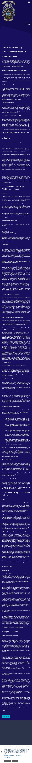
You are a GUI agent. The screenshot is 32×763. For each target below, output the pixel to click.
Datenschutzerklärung (9, 755)
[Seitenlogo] (9, 11)
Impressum (18, 755)
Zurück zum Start (5, 716)
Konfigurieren (7, 757)
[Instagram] (29, 24)
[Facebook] (26, 24)
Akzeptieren (7, 761)
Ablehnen (15, 761)
